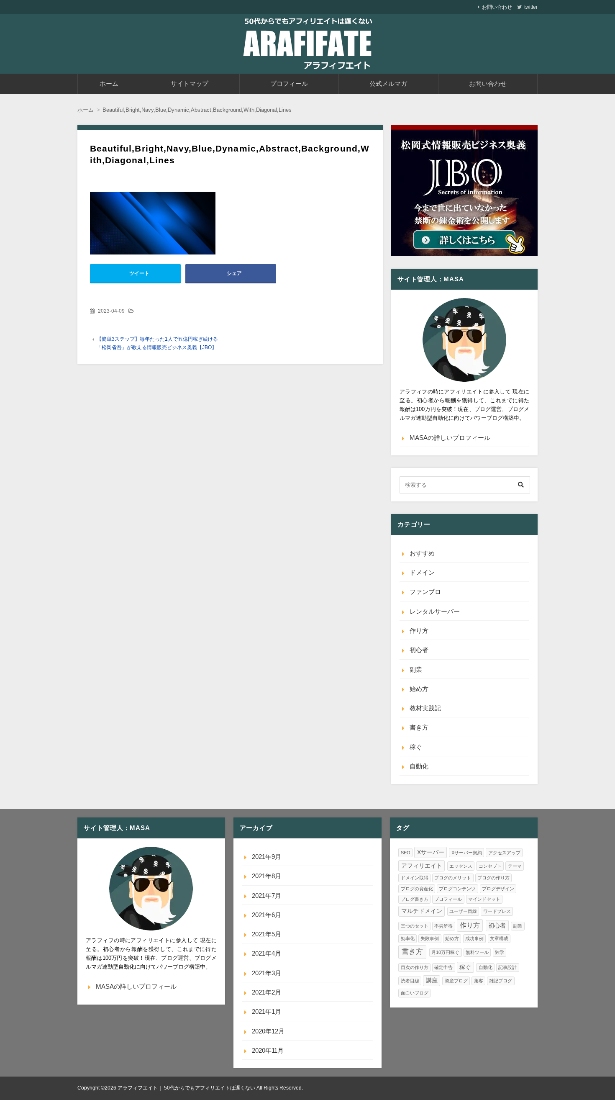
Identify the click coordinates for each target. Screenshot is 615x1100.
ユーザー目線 (463, 911)
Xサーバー (430, 852)
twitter (531, 7)
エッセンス (460, 866)
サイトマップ (189, 83)
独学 (499, 952)
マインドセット (484, 899)
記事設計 (507, 967)
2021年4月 (266, 953)
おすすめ (422, 553)
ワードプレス (497, 911)
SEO (405, 852)
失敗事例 (429, 938)
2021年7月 (266, 895)
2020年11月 (268, 1050)
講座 (432, 980)
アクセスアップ (504, 852)
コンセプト (490, 866)
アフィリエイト (421, 866)
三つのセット (414, 925)
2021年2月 (266, 992)
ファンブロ (425, 591)
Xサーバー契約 (466, 852)
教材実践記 (425, 708)
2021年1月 (266, 1011)
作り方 (419, 630)
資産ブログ (456, 980)
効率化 (408, 938)
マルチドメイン (421, 911)
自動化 (419, 766)
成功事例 (474, 938)
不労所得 (443, 925)
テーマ (515, 866)
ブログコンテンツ (457, 888)
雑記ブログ (500, 980)
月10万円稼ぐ (445, 952)
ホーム (109, 83)
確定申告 (443, 967)
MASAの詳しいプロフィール (450, 437)
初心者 (419, 649)
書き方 (419, 727)
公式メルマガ (388, 83)
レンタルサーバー (435, 611)
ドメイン (422, 572)
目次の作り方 (414, 967)
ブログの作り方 (493, 877)
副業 (416, 669)
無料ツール (477, 952)
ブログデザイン (498, 888)
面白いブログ (414, 992)
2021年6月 (266, 914)
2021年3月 (266, 973)
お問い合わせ (497, 7)
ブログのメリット (452, 877)
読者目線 (410, 980)
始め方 (419, 688)
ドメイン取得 (414, 877)
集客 (478, 980)
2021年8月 (266, 875)
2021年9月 (266, 856)
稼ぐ (416, 746)
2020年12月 (268, 1031)
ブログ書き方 (414, 899)
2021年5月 (266, 934)
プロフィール (289, 83)
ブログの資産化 (417, 888)
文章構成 (499, 938)
